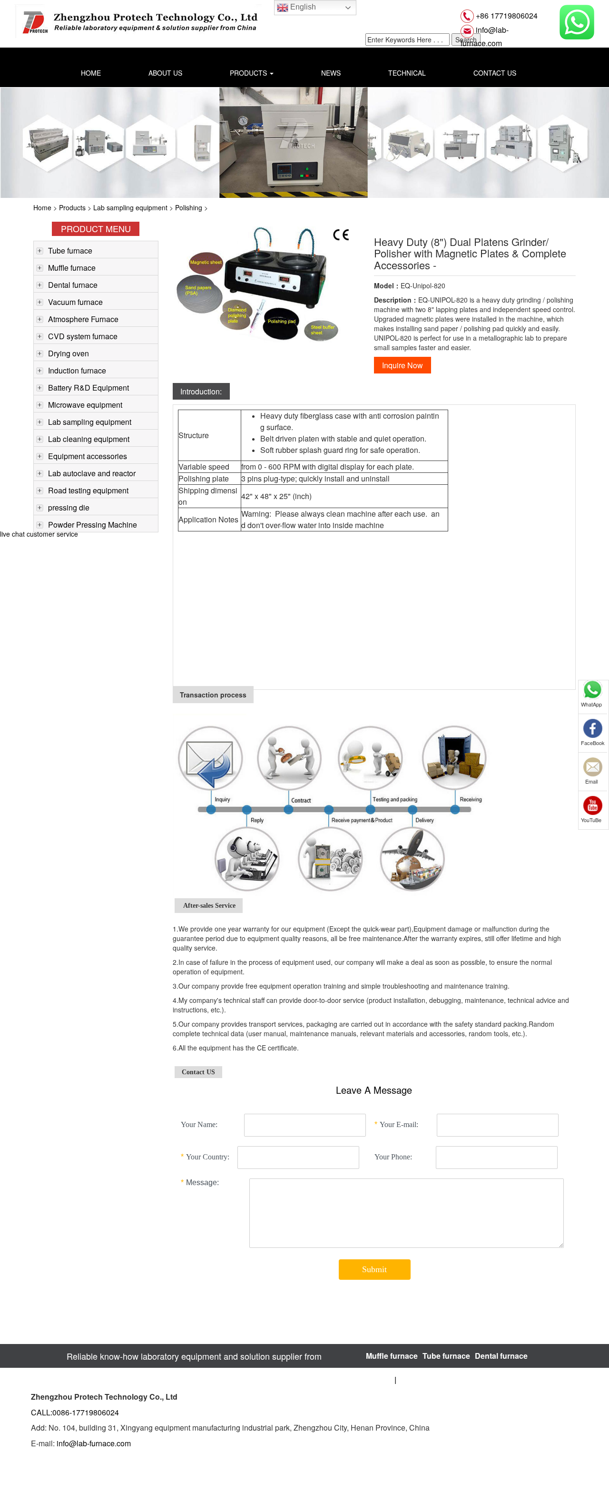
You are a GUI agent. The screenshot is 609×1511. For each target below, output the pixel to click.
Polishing (188, 207)
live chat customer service (39, 534)
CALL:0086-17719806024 (75, 1412)
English (302, 7)
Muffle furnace (72, 267)
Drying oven (68, 353)
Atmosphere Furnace (83, 319)
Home (42, 207)
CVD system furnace (83, 336)
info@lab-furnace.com (94, 1443)
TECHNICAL (407, 73)
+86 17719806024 (506, 15)
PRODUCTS (249, 73)
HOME (91, 73)
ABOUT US (165, 73)
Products (72, 207)
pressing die (68, 507)
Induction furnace (77, 370)
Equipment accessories (87, 456)
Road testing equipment (88, 490)
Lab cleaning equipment (88, 438)
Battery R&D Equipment (88, 387)
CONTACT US (494, 73)
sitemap (380, 1379)
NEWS (331, 73)
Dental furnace (73, 284)
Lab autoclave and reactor (92, 473)
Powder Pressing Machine (92, 524)
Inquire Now (402, 365)
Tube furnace (70, 250)
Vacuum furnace (75, 301)
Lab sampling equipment (130, 207)
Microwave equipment (85, 404)
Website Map (419, 1379)
